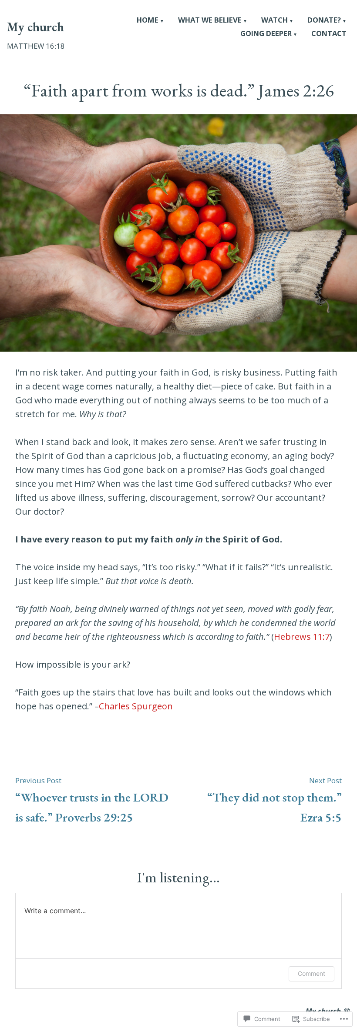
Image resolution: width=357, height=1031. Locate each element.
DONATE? (324, 20)
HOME (147, 20)
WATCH (274, 20)
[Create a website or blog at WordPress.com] (347, 1011)
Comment (311, 973)
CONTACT (329, 34)
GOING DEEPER (266, 34)
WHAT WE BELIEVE (210, 20)
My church (35, 27)
